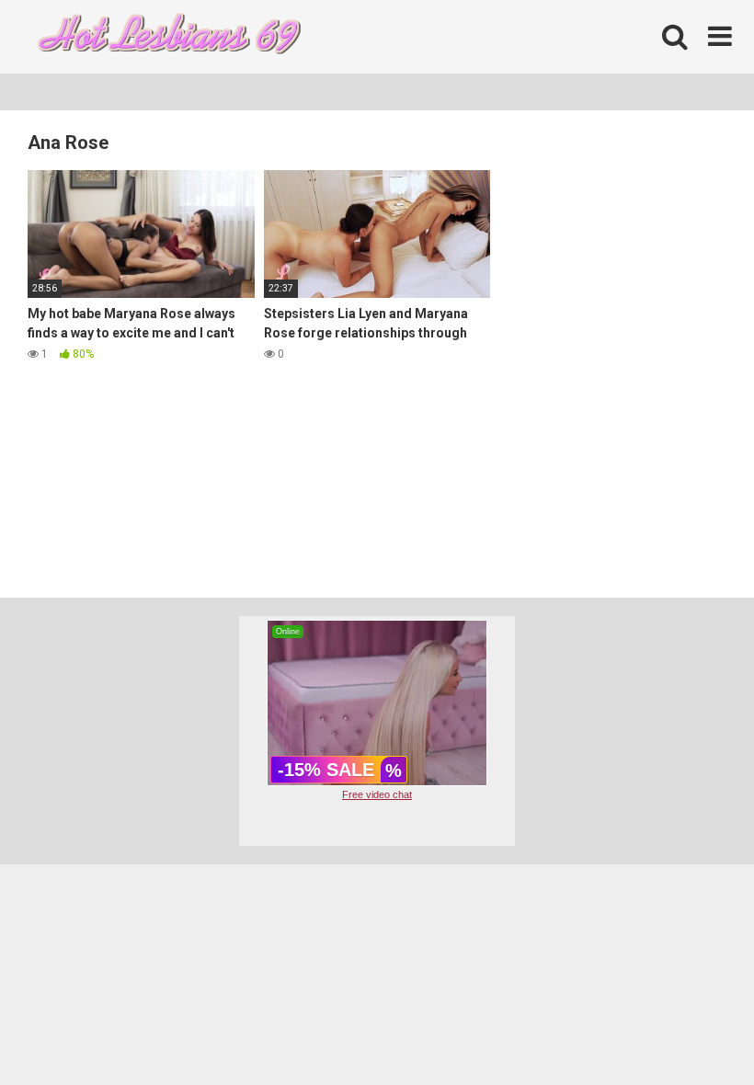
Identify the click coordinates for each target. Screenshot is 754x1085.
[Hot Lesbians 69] (165, 37)
